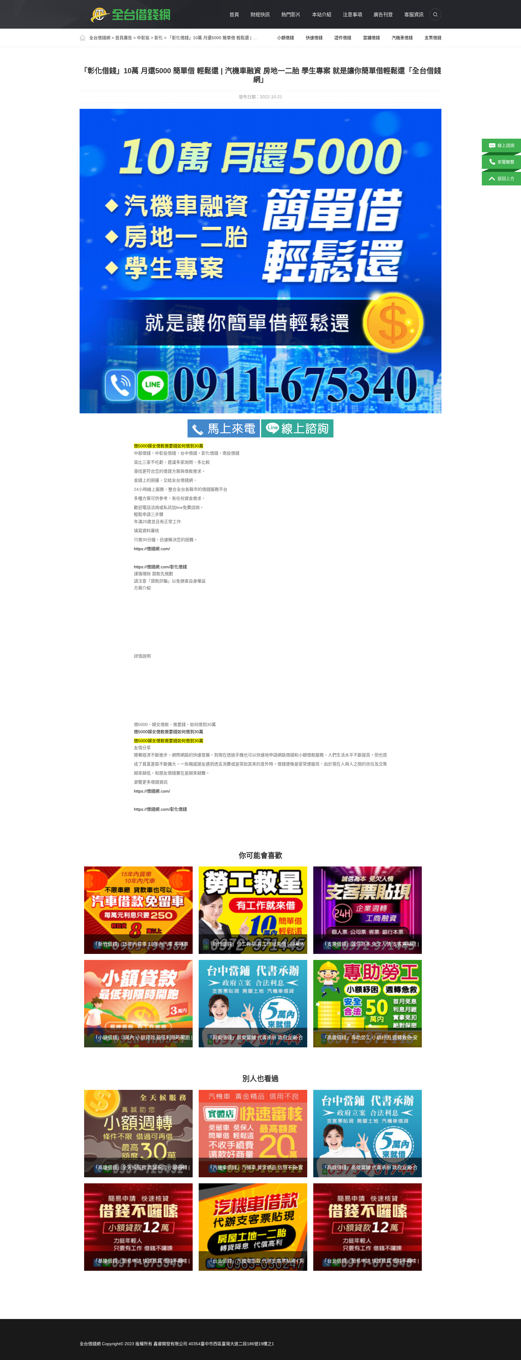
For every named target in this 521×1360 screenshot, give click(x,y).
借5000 (141, 731)
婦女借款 (156, 731)
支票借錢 (433, 37)
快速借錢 (314, 37)
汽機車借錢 (402, 37)
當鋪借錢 (371, 37)
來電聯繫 (505, 161)
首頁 (234, 14)
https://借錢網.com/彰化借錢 (160, 566)
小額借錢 (285, 37)
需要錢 (171, 731)
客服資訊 (414, 14)
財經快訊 (260, 14)
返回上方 (505, 178)
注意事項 (352, 14)
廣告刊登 (383, 14)
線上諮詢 (505, 145)
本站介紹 (321, 14)
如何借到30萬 (190, 731)
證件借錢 (342, 37)
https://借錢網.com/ (152, 548)
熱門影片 (291, 14)
